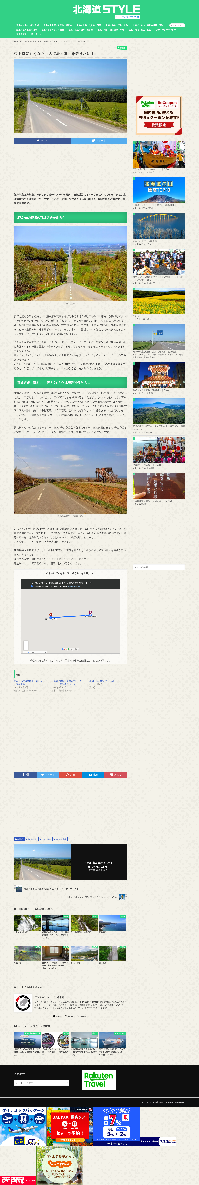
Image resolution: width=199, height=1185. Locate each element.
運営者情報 (21, 34)
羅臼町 (144, 504)
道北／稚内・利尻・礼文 (140, 29)
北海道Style (162, 1102)
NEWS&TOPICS (147, 208)
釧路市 (152, 393)
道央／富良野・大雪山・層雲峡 (58, 25)
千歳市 (144, 319)
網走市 (152, 172)
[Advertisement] (70, 168)
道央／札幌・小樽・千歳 (27, 25)
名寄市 (152, 283)
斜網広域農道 (61, 839)
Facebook (82, 1016)
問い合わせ (36, 34)
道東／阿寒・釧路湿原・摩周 (111, 29)
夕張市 (144, 244)
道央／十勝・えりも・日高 (89, 25)
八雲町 (152, 468)
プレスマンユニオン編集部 (49, 997)
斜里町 (20, 839)
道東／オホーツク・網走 (53, 29)
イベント (144, 172)
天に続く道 (32, 839)
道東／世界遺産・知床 (26, 29)
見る (149, 244)
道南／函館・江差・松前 (117, 25)
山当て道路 (46, 839)
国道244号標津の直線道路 (101, 681)
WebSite (59, 1016)
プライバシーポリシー (166, 29)
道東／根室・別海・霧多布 (81, 29)
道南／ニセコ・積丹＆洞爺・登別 (148, 25)
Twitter (70, 1016)
